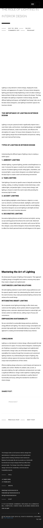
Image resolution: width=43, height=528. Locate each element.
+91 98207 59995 (6, 479)
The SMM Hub (8, 518)
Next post (31, 419)
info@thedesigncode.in (9, 495)
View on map (5, 508)
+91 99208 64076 (6, 482)
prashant (31, 30)
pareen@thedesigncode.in (10, 490)
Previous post (14, 419)
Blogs (28, 28)
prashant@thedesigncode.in (11, 493)
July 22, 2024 (13, 28)
